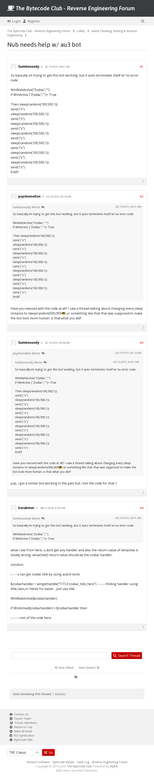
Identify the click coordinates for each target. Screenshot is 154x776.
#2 (141, 196)
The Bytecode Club (79, 766)
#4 (141, 508)
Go (50, 752)
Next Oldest (66, 667)
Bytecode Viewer (63, 762)
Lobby (81, 31)
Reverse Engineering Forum (110, 762)
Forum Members (25, 723)
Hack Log (83, 762)
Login (15, 21)
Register (33, 21)
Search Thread (128, 655)
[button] (143, 21)
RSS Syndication (23, 735)
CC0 (58, 770)
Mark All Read (22, 731)
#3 (141, 343)
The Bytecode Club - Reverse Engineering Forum (38, 31)
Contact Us (20, 714)
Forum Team (21, 718)
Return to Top (22, 727)
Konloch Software (38, 762)
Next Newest (87, 667)
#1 (141, 66)
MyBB (114, 766)
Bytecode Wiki (22, 740)
